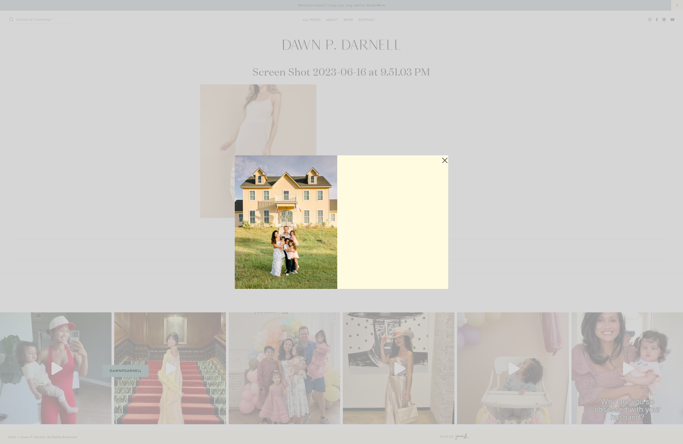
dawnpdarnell (125, 371)
